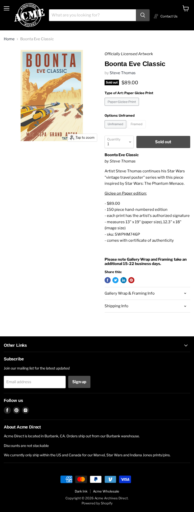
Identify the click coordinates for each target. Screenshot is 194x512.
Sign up (79, 381)
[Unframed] (116, 129)
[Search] (143, 15)
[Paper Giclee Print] (122, 107)
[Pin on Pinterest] (131, 280)
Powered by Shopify (97, 503)
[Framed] (137, 129)
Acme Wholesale (106, 491)
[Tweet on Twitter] (115, 280)
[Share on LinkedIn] (123, 280)
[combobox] (92, 15)
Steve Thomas (123, 73)
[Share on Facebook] (108, 280)
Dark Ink (81, 491)
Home (9, 39)
